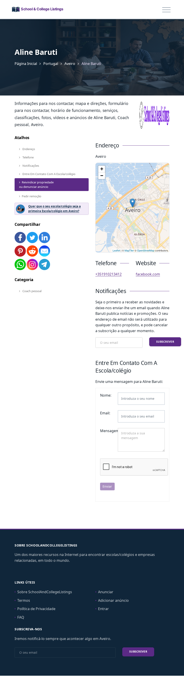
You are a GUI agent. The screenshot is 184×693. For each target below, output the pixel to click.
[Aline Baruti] (132, 203)
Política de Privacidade (36, 608)
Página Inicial (26, 63)
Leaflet (116, 250)
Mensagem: (107, 430)
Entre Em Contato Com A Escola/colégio (48, 174)
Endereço (28, 149)
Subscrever (165, 342)
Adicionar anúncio (113, 600)
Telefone (28, 157)
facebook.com (148, 274)
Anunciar (105, 591)
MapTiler (129, 250)
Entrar (103, 608)
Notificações (30, 166)
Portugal (50, 63)
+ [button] (101, 169)
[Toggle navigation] (166, 9)
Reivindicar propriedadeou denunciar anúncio (36, 184)
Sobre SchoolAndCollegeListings (44, 591)
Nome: (105, 395)
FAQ (20, 617)
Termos (23, 600)
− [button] (101, 175)
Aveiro (69, 63)
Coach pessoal (32, 291)
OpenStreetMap (145, 250)
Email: (105, 413)
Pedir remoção (31, 196)
